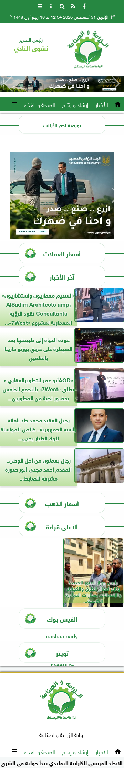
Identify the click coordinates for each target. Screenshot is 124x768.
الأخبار (101, 104)
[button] (8, 83)
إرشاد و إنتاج (75, 104)
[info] (50, 5)
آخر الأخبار (62, 276)
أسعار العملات (62, 253)
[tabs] (39, 5)
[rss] (73, 5)
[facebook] (84, 5)
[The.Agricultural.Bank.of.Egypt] (62, 84)
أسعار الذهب (62, 503)
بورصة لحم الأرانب (62, 124)
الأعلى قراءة (62, 526)
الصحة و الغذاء (39, 104)
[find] (62, 5)
